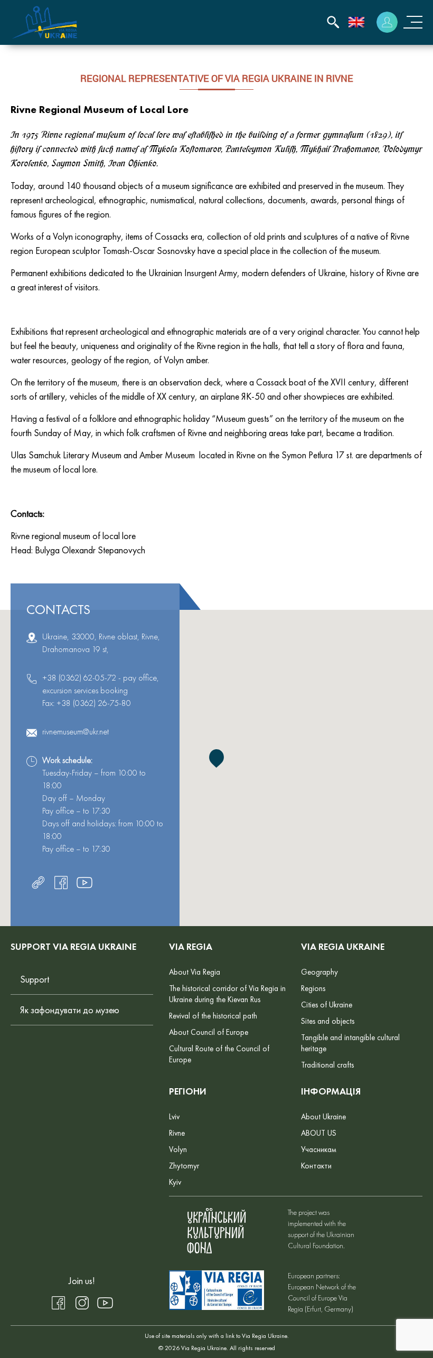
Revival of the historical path (213, 1016)
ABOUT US (318, 1133)
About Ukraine (323, 1116)
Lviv (174, 1116)
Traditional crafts (327, 1065)
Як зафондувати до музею (69, 1010)
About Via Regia (194, 972)
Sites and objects (327, 1021)
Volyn (178, 1149)
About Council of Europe (208, 1032)
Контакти (316, 1166)
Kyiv (175, 1182)
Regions (313, 988)
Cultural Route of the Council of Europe (219, 1054)
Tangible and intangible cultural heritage (350, 1043)
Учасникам (318, 1149)
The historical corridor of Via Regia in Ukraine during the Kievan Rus (227, 994)
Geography (319, 972)
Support (34, 979)
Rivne (177, 1133)
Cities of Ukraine (326, 1004)
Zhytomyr (184, 1166)
